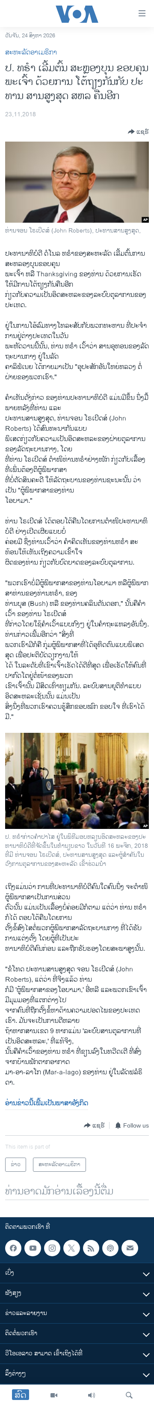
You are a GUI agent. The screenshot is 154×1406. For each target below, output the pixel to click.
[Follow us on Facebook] (13, 1248)
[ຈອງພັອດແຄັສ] (129, 1248)
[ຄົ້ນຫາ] (129, 1395)
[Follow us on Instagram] (52, 1248)
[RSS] (91, 1248)
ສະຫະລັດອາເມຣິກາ (31, 52)
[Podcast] (110, 1248)
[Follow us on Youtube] (32, 1248)
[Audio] (91, 1395)
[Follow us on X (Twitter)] (71, 1248)
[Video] (54, 1395)
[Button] (138, 132)
